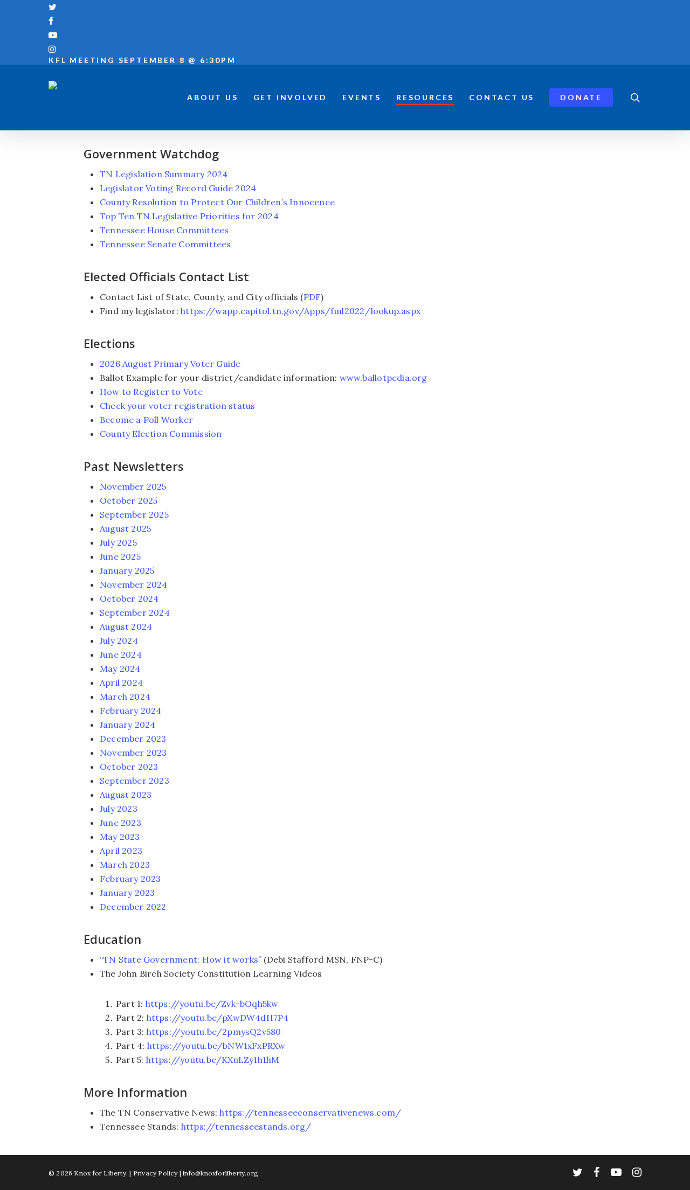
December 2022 (133, 906)
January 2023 (127, 892)
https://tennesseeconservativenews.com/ (310, 1112)
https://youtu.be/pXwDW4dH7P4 (218, 1017)
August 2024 (126, 626)
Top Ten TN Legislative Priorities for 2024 (189, 216)
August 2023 (125, 794)
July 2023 (118, 808)
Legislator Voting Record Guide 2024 (178, 188)
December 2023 (133, 738)
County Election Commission (161, 433)
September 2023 (134, 780)
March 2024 (125, 696)
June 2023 (120, 822)
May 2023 (120, 836)
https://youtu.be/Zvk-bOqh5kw (212, 1003)
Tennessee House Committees (164, 230)
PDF (312, 296)
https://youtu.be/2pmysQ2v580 (214, 1031)
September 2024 (135, 612)
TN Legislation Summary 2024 (164, 174)
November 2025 (133, 486)
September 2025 (134, 514)
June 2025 (120, 556)
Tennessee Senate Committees (165, 244)
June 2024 (121, 654)
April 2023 (121, 850)
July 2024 (119, 640)
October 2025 (129, 500)
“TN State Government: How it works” (180, 959)
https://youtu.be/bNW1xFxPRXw (216, 1045)
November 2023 (133, 752)
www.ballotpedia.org (383, 377)
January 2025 (127, 570)
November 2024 (134, 584)
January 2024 (128, 724)
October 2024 (129, 598)
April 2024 (121, 682)
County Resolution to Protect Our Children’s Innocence (217, 202)
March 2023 (125, 864)
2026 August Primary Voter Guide (170, 363)
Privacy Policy (155, 1173)
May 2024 (120, 668)
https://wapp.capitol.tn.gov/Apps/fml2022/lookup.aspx (300, 310)
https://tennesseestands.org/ (246, 1126)
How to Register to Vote (151, 391)
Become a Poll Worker (146, 419)
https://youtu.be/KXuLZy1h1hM (213, 1059)
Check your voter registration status (178, 405)
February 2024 (131, 710)
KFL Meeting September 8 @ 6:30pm (142, 60)
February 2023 (130, 878)
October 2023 (129, 766)
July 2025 (118, 542)
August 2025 (125, 528)
